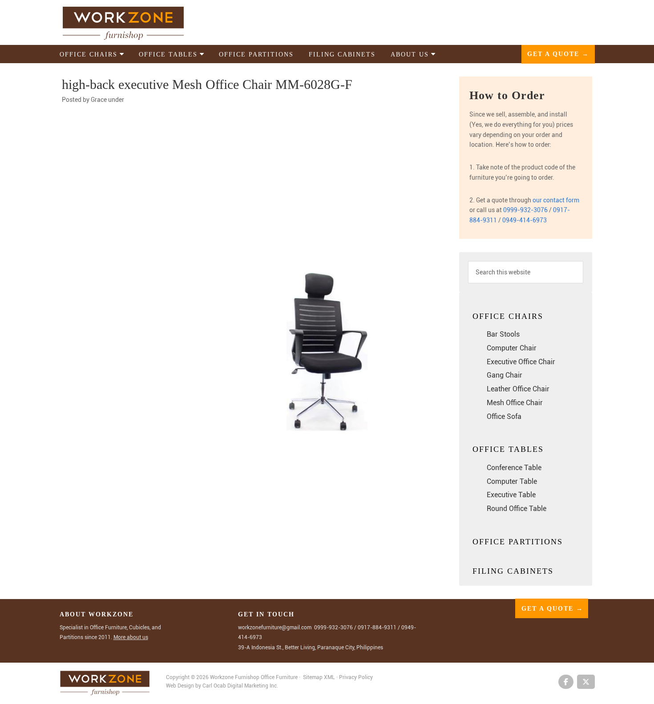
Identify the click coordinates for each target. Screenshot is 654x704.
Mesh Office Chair (515, 402)
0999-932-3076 (525, 209)
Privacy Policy (356, 677)
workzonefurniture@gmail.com (274, 627)
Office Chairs (507, 316)
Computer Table (512, 481)
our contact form (556, 200)
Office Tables (508, 449)
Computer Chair (512, 348)
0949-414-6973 (524, 220)
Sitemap (313, 677)
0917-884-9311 (377, 627)
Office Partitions (517, 541)
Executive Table (511, 495)
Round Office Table (516, 508)
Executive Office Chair (521, 362)
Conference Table (514, 467)
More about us (130, 637)
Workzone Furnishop (137, 23)
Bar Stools (503, 334)
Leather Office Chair (518, 389)
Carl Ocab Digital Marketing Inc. (240, 686)
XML (330, 677)
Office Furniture (279, 677)
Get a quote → (558, 54)
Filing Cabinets (512, 571)
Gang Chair (504, 375)
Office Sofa (504, 416)
